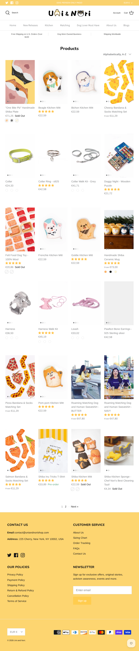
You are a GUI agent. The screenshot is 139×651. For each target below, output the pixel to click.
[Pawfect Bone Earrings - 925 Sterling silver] (119, 303)
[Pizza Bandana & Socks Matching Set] (20, 377)
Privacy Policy (15, 574)
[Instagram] (17, 2)
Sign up (82, 600)
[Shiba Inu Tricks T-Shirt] (53, 451)
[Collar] (20, 156)
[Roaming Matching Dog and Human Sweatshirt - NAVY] (119, 377)
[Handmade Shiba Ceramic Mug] (119, 229)
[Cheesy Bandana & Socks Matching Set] (119, 82)
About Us (111, 25)
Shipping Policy (16, 585)
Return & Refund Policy (20, 590)
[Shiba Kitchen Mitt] (86, 451)
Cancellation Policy (18, 595)
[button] (46, 111)
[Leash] (86, 303)
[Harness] (20, 303)
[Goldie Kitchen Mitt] (86, 229)
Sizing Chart (80, 537)
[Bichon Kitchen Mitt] (86, 82)
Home (13, 25)
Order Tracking (81, 543)
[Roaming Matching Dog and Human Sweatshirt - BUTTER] (86, 377)
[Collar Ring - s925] (53, 156)
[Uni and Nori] (69, 12)
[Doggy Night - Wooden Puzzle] (119, 156)
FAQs (76, 548)
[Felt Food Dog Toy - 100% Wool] (20, 229)
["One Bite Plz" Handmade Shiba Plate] (20, 82)
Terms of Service (16, 601)
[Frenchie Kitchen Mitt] (53, 229)
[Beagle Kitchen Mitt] (53, 82)
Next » (74, 506)
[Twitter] (6, 2)
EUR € (127, 3)
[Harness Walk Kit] (53, 303)
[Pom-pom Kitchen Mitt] (53, 377)
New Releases (30, 25)
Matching (65, 25)
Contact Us (79, 553)
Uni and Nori (19, 640)
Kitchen (49, 25)
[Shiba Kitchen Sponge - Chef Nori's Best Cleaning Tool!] (119, 451)
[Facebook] (11, 2)
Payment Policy (16, 580)
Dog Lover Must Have (88, 25)
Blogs (126, 25)
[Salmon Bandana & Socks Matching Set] (20, 451)
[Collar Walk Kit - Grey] (86, 156)
